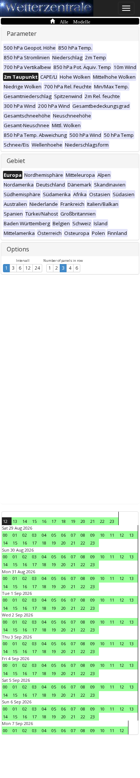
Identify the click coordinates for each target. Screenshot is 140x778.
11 (112, 535)
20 (83, 521)
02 (24, 535)
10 (102, 535)
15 (34, 521)
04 (44, 535)
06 (63, 535)
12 (28, 268)
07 (73, 535)
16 (44, 521)
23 (112, 521)
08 (83, 535)
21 (92, 521)
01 (15, 535)
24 (37, 268)
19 (73, 521)
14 (24, 521)
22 (102, 521)
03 (34, 535)
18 (63, 521)
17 (54, 521)
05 (54, 535)
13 (15, 521)
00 (5, 535)
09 (92, 535)
